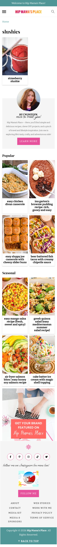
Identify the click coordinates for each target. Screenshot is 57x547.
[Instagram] (28, 456)
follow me (29, 493)
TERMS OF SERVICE (42, 517)
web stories (42, 503)
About (15, 503)
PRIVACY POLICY (42, 513)
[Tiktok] (37, 456)
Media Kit (14, 513)
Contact (15, 508)
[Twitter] (46, 456)
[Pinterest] (19, 456)
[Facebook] (10, 456)
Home (5, 21)
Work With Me (42, 508)
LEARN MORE (29, 141)
